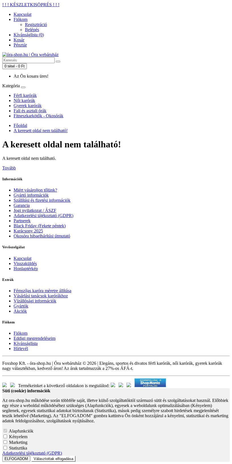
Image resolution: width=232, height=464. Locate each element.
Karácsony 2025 (28, 230)
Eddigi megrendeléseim (34, 338)
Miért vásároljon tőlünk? (35, 190)
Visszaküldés (25, 263)
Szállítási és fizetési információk (42, 200)
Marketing (18, 442)
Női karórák (24, 100)
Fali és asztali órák (30, 110)
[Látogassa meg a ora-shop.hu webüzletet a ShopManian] (150, 385)
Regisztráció (36, 24)
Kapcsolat (22, 258)
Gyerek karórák (28, 105)
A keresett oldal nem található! (41, 130)
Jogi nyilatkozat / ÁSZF (35, 210)
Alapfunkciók (21, 431)
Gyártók (21, 306)
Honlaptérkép (26, 268)
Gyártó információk (31, 195)
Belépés (32, 29)
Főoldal (20, 125)
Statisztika (18, 448)
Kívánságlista (26, 343)
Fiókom (20, 333)
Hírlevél (21, 348)
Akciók (20, 311)
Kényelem (18, 436)
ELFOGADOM (16, 459)
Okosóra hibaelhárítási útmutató (42, 236)
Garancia (22, 205)
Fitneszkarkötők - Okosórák (38, 115)
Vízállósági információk (35, 300)
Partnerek (22, 220)
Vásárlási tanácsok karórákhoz (41, 295)
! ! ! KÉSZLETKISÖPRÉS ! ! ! (30, 4)
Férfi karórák (25, 95)
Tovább (9, 168)
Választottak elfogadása (53, 459)
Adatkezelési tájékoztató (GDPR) (43, 215)
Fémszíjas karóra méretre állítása (42, 290)
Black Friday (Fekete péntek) (40, 225)
